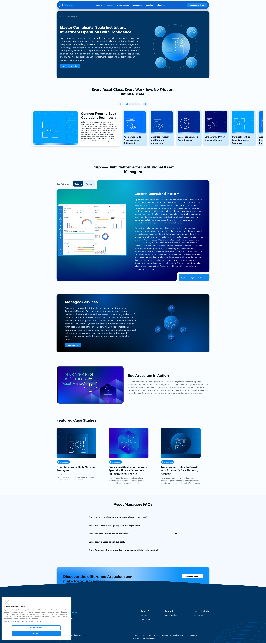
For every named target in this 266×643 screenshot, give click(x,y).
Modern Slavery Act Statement (185, 635)
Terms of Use (151, 635)
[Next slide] (145, 104)
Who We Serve (123, 5)
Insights (149, 5)
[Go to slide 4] (136, 104)
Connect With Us (197, 5)
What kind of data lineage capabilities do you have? (115, 525)
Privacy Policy (138, 635)
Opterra (99, 5)
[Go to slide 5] (139, 104)
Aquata (110, 5)
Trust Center (198, 615)
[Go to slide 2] (130, 104)
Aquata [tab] (89, 183)
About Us (160, 5)
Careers (144, 615)
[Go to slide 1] (127, 104)
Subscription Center (201, 611)
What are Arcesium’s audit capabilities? (109, 533)
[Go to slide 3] (133, 104)
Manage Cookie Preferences (144, 638)
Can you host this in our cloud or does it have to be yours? (118, 517)
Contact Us (145, 611)
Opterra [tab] (78, 183)
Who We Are (145, 619)
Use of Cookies (165, 635)
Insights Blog (170, 611)
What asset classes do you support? (107, 541)
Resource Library (172, 615)
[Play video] (90, 385)
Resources (137, 5)
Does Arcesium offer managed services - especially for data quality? (123, 549)
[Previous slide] (120, 104)
